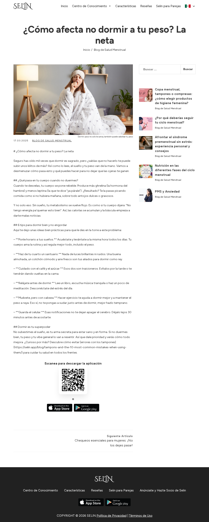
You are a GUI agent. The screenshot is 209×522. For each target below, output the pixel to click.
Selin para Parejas (168, 6)
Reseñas (146, 6)
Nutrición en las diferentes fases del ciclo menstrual (175, 170)
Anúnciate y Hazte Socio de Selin (163, 490)
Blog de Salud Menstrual (110, 50)
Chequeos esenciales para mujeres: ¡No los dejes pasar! (104, 441)
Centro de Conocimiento (89, 6)
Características (125, 6)
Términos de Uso (140, 516)
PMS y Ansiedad (167, 191)
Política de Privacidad (112, 516)
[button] (190, 6)
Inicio (64, 6)
